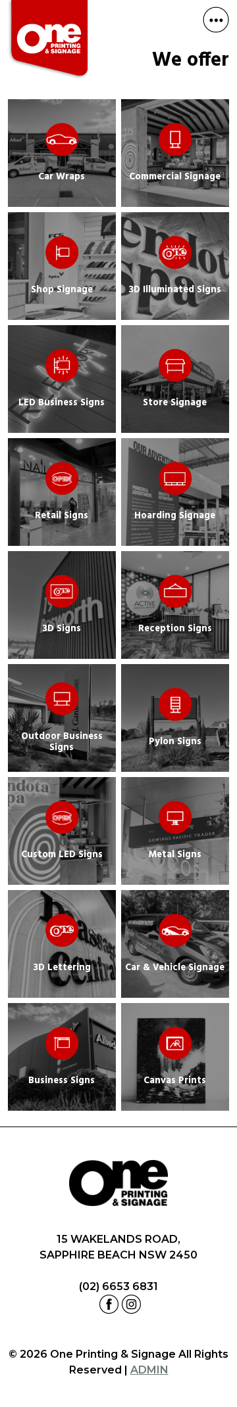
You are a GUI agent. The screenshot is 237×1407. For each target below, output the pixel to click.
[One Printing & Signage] (49, 41)
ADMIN (149, 1370)
